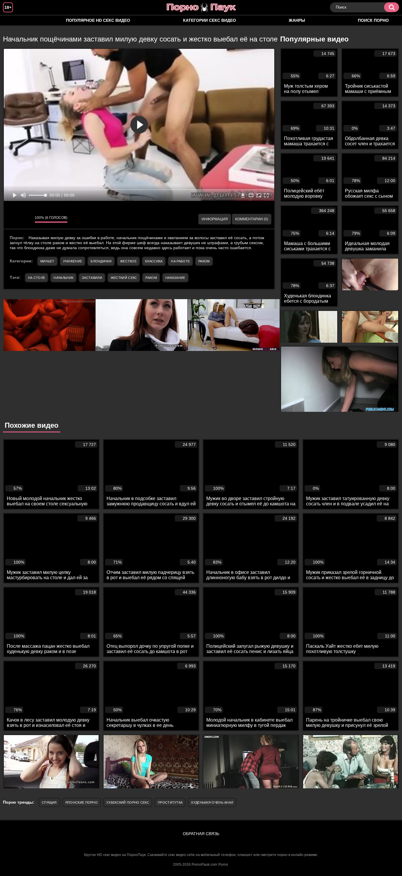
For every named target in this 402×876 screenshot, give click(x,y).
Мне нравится (13, 219)
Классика (153, 261)
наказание (175, 277)
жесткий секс (124, 277)
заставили (92, 277)
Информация (215, 219)
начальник (63, 277)
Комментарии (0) (251, 219)
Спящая (49, 802)
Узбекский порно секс (127, 802)
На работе (180, 261)
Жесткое (128, 261)
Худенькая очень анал (212, 802)
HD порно (13, 20)
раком (151, 277)
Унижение (72, 261)
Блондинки (101, 261)
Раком (204, 261)
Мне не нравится (26, 219)
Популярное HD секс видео (98, 20)
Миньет (47, 261)
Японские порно (81, 802)
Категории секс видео (209, 20)
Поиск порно (373, 20)
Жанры (297, 20)
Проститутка (170, 802)
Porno (223, 864)
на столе (36, 277)
